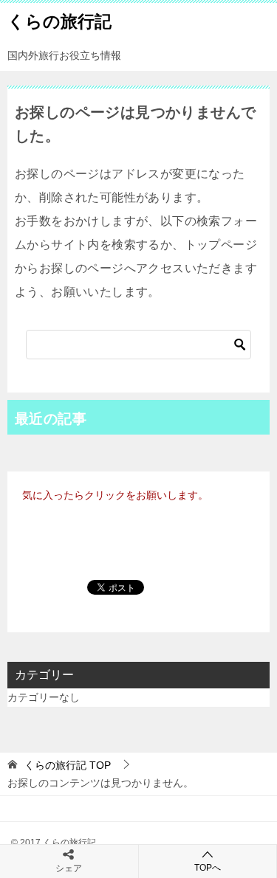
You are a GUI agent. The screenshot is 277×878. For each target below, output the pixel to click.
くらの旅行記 (59, 21)
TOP (67, 765)
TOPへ (207, 868)
